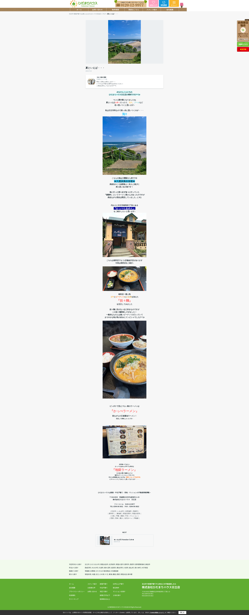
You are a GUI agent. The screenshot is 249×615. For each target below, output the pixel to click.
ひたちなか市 (95, 564)
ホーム (79, 9)
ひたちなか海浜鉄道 (103, 571)
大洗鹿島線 (114, 571)
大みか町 (95, 567)
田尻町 (113, 567)
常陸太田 (124, 574)
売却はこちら (133, 9)
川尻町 (126, 567)
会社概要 (169, 9)
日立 (97, 574)
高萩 (118, 574)
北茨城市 (112, 564)
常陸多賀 (88, 574)
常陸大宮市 (120, 564)
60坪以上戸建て (118, 584)
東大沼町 (107, 567)
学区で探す (104, 591)
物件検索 (115, 9)
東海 (110, 574)
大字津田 (145, 567)
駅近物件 (116, 587)
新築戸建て (104, 584)
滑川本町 (138, 567)
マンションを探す (119, 591)
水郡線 (92, 571)
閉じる (182, 612)
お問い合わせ (97, 9)
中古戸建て (104, 587)
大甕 (93, 574)
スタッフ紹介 (151, 9)
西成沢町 (88, 567)
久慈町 (101, 567)
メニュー (174, 5)
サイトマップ (73, 599)
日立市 (87, 564)
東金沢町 (120, 567)
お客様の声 (91, 587)
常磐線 (87, 571)
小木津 (102, 574)
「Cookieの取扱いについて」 (157, 612)
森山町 (131, 567)
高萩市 (132, 564)
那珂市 (126, 564)
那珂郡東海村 (140, 564)
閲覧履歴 (164, 5)
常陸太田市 (104, 564)
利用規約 (72, 595)
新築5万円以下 (105, 595)
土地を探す (117, 595)
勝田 (114, 574)
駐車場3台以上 (105, 599)
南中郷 (130, 574)
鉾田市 (148, 564)
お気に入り (153, 5)
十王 (106, 574)
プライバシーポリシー (77, 591)
